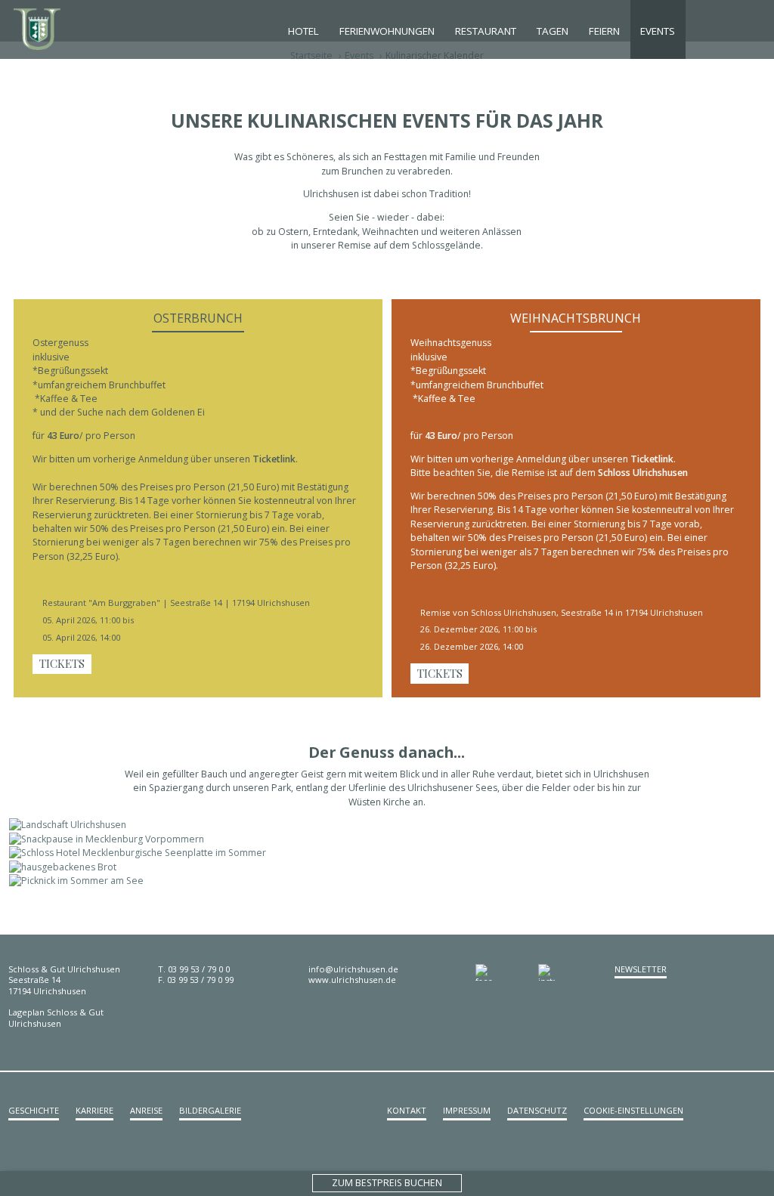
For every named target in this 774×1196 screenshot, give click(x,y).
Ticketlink (274, 459)
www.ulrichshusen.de (352, 979)
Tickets (62, 663)
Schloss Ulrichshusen (643, 472)
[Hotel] (47, 28)
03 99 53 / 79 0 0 (199, 969)
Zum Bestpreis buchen (387, 1182)
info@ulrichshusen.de (353, 969)
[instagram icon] (570, 972)
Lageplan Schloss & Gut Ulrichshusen (56, 1017)
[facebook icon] (507, 972)
